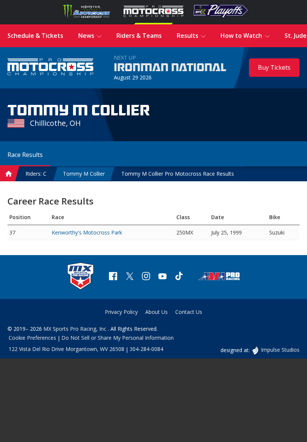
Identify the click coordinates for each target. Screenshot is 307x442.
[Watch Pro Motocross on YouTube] (162, 277)
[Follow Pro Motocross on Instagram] (146, 277)
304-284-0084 (146, 348)
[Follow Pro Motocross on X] (129, 277)
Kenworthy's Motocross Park (87, 232)
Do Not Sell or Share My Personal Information (117, 337)
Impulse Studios (280, 349)
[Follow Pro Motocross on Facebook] (113, 277)
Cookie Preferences (32, 337)
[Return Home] (50, 67)
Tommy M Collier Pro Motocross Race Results (177, 173)
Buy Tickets (274, 67)
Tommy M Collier (84, 173)
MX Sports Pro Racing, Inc (75, 328)
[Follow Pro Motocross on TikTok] (179, 277)
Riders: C (35, 173)
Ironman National (170, 68)
